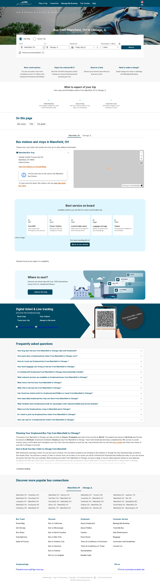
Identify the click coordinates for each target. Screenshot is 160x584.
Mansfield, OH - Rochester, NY (27, 505)
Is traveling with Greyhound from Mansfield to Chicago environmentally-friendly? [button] (50, 372)
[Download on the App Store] (37, 569)
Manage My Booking (121, 523)
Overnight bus (21, 537)
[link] (80, 285)
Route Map (20, 523)
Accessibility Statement (85, 577)
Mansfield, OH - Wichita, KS (91, 508)
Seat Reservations (120, 532)
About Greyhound (88, 523)
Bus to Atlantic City (56, 542)
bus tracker (117, 442)
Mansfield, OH (56, 12)
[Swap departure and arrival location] (43, 47)
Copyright (72, 577)
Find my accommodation (31, 53)
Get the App (20, 528)
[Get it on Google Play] (23, 569)
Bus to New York (54, 537)
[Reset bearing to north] (141, 158)
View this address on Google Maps (32, 167)
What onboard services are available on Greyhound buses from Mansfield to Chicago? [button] (52, 377)
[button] (43, 152)
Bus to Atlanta (54, 551)
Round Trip (41, 39)
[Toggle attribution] (141, 185)
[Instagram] (115, 570)
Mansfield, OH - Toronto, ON (91, 495)
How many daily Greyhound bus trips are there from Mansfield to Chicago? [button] (47, 398)
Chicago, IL (86, 135)
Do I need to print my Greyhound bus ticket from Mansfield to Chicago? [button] (46, 414)
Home (18, 12)
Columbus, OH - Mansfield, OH (27, 508)
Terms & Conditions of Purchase (94, 542)
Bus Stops (20, 532)
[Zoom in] (141, 152)
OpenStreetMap (135, 185)
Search (131, 47)
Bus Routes (28, 12)
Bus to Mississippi (55, 528)
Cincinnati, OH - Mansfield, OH (92, 501)
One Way (27, 39)
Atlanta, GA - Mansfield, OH (91, 505)
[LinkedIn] (116, 570)
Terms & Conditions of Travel (92, 546)
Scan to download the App (105, 329)
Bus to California (55, 523)
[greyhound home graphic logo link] (24, 3)
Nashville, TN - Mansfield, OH (59, 508)
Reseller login (86, 555)
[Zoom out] (141, 155)
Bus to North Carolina (57, 532)
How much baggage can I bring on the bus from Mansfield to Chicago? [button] (46, 367)
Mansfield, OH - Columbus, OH (27, 495)
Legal (55, 577)
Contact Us (117, 546)
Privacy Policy (63, 577)
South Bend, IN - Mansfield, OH (125, 505)
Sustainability (86, 551)
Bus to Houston (54, 546)
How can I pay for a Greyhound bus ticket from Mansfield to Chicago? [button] (45, 420)
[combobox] (33, 47)
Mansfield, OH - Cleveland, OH (27, 498)
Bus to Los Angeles (56, 555)
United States (42, 12)
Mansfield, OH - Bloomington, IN (125, 508)
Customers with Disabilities (124, 542)
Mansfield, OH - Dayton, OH (58, 495)
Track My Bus (118, 528)
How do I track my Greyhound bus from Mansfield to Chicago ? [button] (43, 361)
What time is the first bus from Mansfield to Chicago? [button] (39, 383)
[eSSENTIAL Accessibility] (131, 570)
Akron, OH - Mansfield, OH (58, 505)
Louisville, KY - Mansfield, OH (92, 498)
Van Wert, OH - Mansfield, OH (59, 498)
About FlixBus (86, 528)
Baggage (116, 537)
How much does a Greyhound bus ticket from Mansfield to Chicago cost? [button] (47, 356)
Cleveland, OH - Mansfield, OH (59, 501)
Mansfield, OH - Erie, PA (122, 498)
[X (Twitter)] (117, 570)
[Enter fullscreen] (141, 163)
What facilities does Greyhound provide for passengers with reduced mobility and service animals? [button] (57, 404)
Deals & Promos (22, 542)
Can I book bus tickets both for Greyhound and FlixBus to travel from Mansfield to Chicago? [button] (55, 393)
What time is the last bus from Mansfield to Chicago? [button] (39, 388)
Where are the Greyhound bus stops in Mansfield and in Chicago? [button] (43, 409)
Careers (84, 532)
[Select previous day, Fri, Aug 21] (94, 47)
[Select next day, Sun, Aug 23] (97, 47)
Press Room (85, 537)
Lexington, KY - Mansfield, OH (27, 501)
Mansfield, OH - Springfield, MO (125, 501)
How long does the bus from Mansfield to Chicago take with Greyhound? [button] (47, 351)
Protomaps (125, 185)
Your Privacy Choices (104, 577)
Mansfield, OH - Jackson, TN (124, 495)
